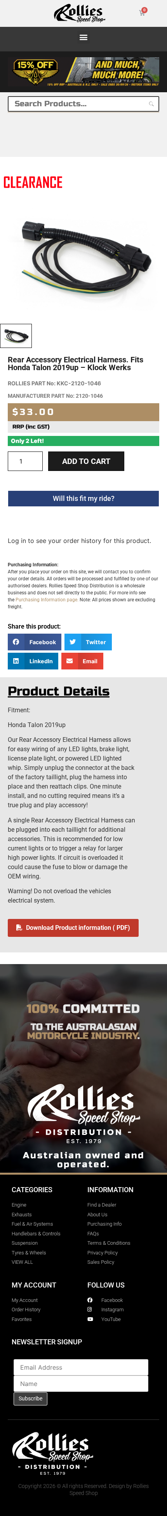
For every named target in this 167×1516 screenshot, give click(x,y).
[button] (83, 37)
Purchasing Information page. (47, 600)
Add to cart (86, 461)
